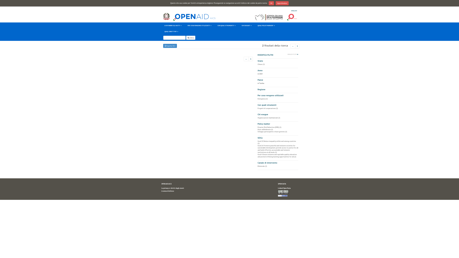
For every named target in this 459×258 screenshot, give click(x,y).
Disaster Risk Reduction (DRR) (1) (269, 127)
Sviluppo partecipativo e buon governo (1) (272, 132)
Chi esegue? (246, 25)
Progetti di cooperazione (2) (268, 108)
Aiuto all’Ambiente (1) (265, 130)
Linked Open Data (284, 188)
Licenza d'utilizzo (167, 191)
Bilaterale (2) (262, 166)
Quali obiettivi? (170, 31)
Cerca (191, 38)
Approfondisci (282, 3)
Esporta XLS (170, 46)
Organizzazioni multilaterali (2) (269, 118)
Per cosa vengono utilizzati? (199, 25)
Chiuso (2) (261, 64)
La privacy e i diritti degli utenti (172, 188)
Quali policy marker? (266, 25)
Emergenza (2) (263, 99)
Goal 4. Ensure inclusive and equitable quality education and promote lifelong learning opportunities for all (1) (277, 155)
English (294, 11)
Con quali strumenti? (225, 25)
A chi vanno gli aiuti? (172, 25)
